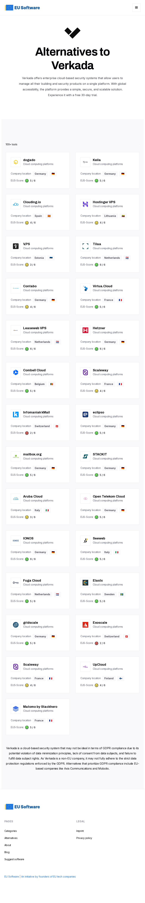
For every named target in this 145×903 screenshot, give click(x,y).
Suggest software (14, 859)
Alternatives (11, 837)
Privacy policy (84, 837)
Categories (10, 830)
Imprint (80, 830)
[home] (22, 7)
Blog (7, 852)
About (7, 845)
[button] (136, 8)
